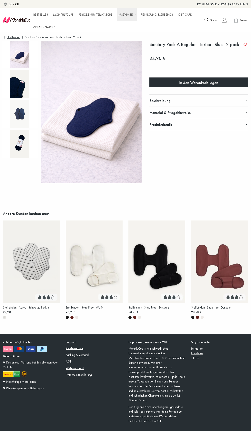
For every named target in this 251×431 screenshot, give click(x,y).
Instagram (197, 348)
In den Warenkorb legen (198, 82)
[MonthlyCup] (16, 20)
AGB (69, 361)
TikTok (195, 358)
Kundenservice (74, 348)
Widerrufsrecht (75, 368)
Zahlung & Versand (77, 355)
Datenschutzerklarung (79, 375)
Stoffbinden (13, 37)
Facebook (197, 353)
